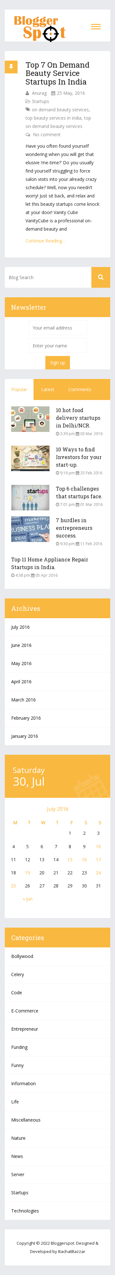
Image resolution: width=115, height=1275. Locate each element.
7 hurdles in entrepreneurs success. (74, 528)
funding (19, 1047)
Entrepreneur (24, 1029)
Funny (17, 1065)
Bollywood (22, 956)
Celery (17, 974)
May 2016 (21, 663)
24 (98, 873)
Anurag (39, 93)
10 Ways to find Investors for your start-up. (79, 457)
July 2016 (20, 627)
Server (17, 1174)
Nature (18, 1138)
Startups (40, 101)
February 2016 (26, 718)
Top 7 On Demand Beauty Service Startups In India (57, 73)
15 (70, 859)
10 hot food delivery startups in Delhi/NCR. (78, 418)
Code (16, 993)
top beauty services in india (53, 118)
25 (13, 886)
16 (84, 859)
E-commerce (24, 1011)
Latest (47, 389)
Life (15, 1102)
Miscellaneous (26, 1120)
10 (98, 846)
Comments (79, 389)
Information (23, 1083)
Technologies (25, 1211)
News (17, 1156)
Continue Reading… (45, 241)
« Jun (28, 899)
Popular (19, 389)
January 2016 (24, 736)
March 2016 (23, 700)
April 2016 (21, 681)
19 (27, 873)
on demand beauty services (60, 110)
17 (98, 859)
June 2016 (21, 645)
